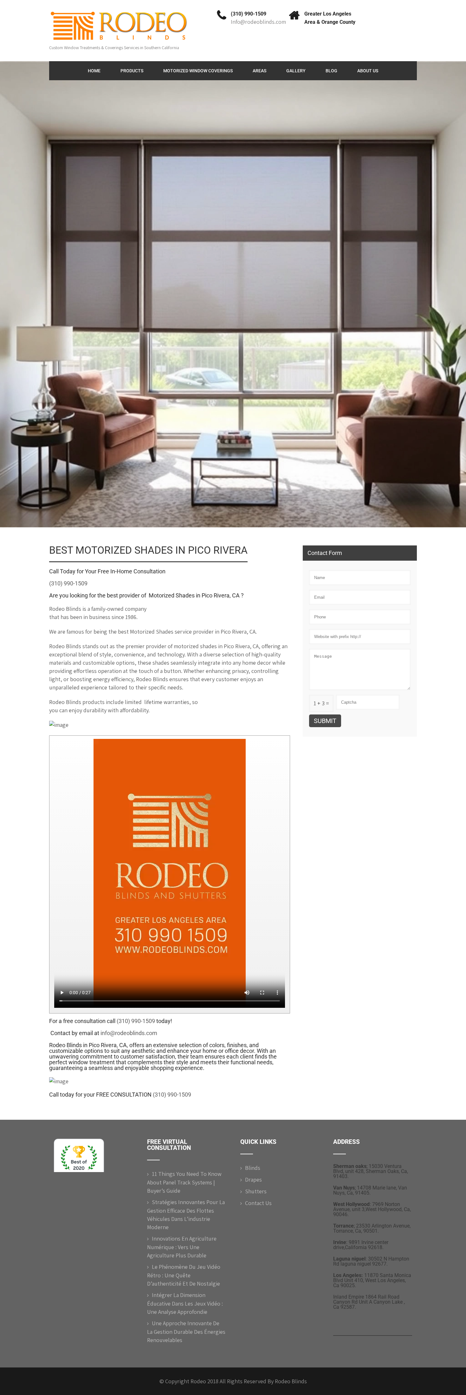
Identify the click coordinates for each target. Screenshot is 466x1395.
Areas (259, 70)
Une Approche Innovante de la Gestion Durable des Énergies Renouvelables (186, 1332)
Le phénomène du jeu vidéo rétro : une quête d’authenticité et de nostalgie (183, 1275)
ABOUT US (367, 70)
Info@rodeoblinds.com (258, 21)
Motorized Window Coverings (198, 70)
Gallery (296, 70)
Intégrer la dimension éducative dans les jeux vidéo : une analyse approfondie (185, 1303)
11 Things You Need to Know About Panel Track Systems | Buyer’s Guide (184, 1182)
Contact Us (258, 1203)
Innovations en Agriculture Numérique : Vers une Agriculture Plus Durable (182, 1247)
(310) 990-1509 (248, 14)
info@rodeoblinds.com (128, 1033)
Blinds (252, 1167)
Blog (331, 70)
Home (94, 70)
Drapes (253, 1179)
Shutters (256, 1191)
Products (131, 70)
